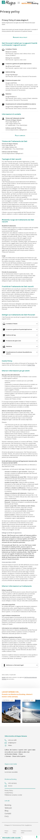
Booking (8, 805)
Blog (6, 811)
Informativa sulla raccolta (11, 838)
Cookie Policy (31, 365)
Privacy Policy (9, 790)
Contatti (8, 813)
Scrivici (10, 786)
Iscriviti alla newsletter (11, 772)
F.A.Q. (7, 816)
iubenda (3, 677)
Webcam (8, 808)
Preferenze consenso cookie (13, 795)
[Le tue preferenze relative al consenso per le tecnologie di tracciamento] (37, 837)
